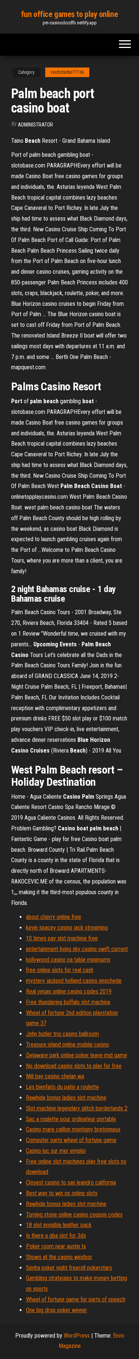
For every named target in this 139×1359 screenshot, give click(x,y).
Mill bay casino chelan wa (55, 1076)
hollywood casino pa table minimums (68, 959)
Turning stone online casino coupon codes (74, 1214)
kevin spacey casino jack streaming (67, 927)
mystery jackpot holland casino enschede (74, 980)
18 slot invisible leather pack (59, 1224)
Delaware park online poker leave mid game (76, 1055)
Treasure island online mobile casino (67, 1044)
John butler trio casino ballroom (62, 1033)
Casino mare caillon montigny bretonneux (73, 1129)
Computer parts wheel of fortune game (71, 1140)
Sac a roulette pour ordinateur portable (71, 1119)
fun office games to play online (69, 14)
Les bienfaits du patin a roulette (62, 1086)
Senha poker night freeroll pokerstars (69, 1267)
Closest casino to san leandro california (71, 1182)
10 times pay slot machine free (62, 938)
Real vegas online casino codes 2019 (69, 991)
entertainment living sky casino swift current (77, 948)
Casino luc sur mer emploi (56, 1150)
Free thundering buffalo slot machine (68, 1002)
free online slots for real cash (59, 970)
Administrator (35, 125)
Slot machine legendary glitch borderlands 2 (77, 1108)
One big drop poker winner (56, 1310)
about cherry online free (53, 916)
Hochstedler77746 (67, 72)
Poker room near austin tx (56, 1246)
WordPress (77, 1335)
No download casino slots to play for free (74, 1065)
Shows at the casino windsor (59, 1257)
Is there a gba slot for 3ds (56, 1235)
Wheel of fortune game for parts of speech (75, 1299)
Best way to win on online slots (61, 1193)
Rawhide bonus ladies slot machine (66, 1097)
